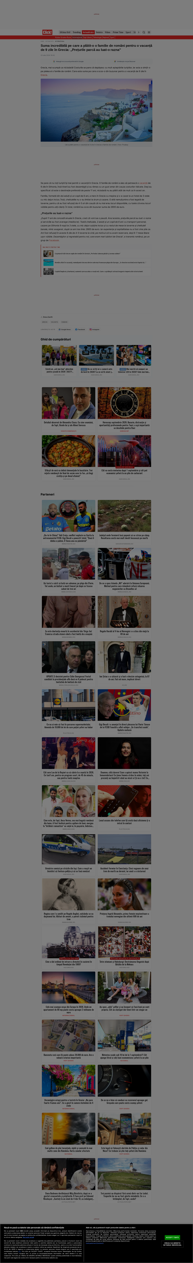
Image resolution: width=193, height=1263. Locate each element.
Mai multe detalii (28, 1237)
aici (19, 1251)
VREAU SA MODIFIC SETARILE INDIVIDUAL (172, 1244)
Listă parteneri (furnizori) (94, 1243)
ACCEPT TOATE (172, 1237)
